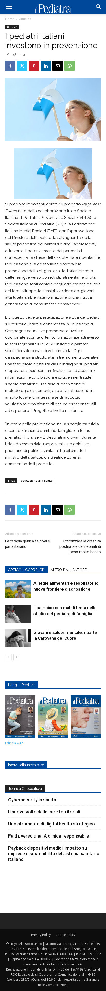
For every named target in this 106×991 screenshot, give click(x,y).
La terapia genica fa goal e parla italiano (27, 544)
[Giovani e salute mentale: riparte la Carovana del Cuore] (18, 638)
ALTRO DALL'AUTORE (69, 570)
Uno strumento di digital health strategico (51, 824)
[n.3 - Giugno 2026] (20, 717)
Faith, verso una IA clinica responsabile (48, 836)
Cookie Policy (65, 935)
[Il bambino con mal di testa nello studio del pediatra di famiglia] (18, 614)
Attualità (25, 19)
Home (9, 19)
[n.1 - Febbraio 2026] (86, 717)
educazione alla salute (37, 480)
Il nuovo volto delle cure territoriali (44, 811)
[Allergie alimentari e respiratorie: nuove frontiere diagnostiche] (18, 589)
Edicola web (14, 743)
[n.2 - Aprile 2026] (53, 717)
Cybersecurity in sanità (32, 799)
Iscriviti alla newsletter (26, 765)
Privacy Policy (41, 935)
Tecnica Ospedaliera (25, 789)
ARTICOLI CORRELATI (26, 570)
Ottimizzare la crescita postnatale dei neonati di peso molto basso (80, 546)
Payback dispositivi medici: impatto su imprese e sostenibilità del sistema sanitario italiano (53, 853)
